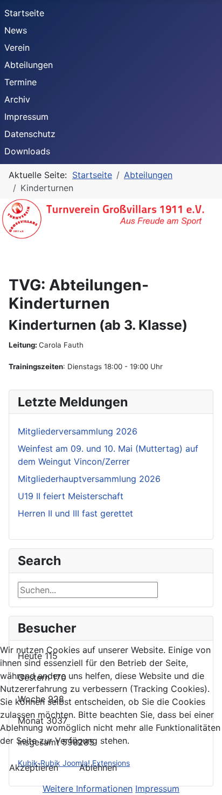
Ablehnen (98, 767)
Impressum (26, 116)
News (15, 30)
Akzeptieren (33, 767)
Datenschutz (30, 133)
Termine (20, 82)
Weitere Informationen (88, 788)
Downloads (27, 151)
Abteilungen (28, 64)
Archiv (17, 99)
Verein (17, 47)
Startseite (24, 13)
